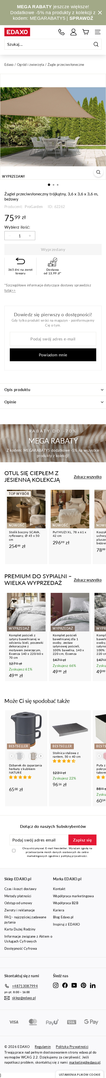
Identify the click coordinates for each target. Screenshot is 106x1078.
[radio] (19, 756)
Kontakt (59, 889)
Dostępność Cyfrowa (20, 948)
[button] (21, 777)
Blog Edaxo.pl (63, 917)
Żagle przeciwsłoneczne (66, 64)
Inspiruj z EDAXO (66, 924)
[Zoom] (98, 172)
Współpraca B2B (65, 903)
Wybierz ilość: (17, 227)
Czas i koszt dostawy (20, 889)
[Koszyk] (85, 32)
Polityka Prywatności (72, 1047)
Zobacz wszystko (88, 477)
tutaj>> (10, 290)
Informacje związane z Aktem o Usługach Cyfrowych (28, 939)
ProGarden (33, 206)
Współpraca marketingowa (73, 896)
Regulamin (43, 1047)
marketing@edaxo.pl (84, 1062)
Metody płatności (17, 896)
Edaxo (9, 64)
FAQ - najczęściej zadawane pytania (25, 919)
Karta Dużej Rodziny (20, 929)
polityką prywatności (74, 855)
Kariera (58, 910)
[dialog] (79, 1074)
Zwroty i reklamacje (19, 910)
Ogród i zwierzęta (30, 64)
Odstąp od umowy (18, 903)
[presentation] (41, 756)
